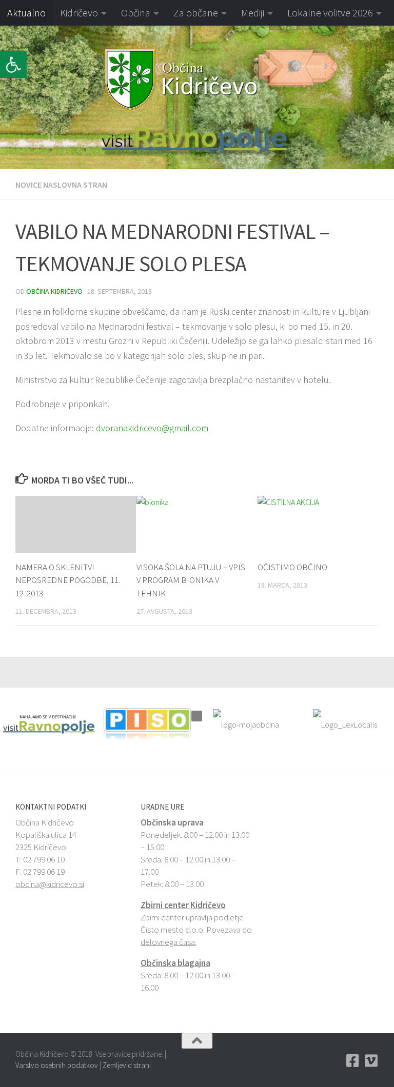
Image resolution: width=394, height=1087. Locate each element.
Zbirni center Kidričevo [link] (183, 905)
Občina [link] (135, 12)
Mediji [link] (252, 12)
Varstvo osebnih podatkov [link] (56, 1065)
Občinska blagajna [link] (175, 963)
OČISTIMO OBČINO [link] (292, 567)
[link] (13, 64)
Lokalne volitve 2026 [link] (330, 12)
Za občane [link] (195, 12)
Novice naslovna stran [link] (61, 184)
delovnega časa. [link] (168, 942)
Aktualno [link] (26, 12)
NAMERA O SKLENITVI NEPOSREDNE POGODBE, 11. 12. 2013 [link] (67, 580)
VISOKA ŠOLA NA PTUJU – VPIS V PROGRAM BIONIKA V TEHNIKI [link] (190, 580)
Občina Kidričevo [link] (54, 291)
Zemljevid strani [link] (127, 1065)
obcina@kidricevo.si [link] (49, 884)
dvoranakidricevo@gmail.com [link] (152, 428)
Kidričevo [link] (79, 12)
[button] (7, 97)
